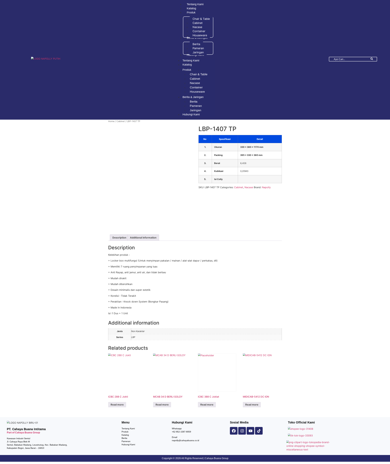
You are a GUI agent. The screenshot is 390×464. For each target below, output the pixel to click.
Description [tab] (119, 237)
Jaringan (195, 110)
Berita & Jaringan (193, 97)
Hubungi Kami (191, 114)
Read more (117, 404)
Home (111, 121)
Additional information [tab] (143, 237)
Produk (187, 69)
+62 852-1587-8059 (181, 431)
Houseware (197, 91)
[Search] (371, 59)
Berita (193, 101)
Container (196, 87)
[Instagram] (242, 431)
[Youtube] (250, 431)
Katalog (187, 64)
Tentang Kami (191, 60)
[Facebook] (234, 431)
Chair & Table (198, 74)
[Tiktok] (259, 431)
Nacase (195, 83)
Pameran (196, 105)
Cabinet (195, 78)
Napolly (266, 187)
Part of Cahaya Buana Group (23, 432)
